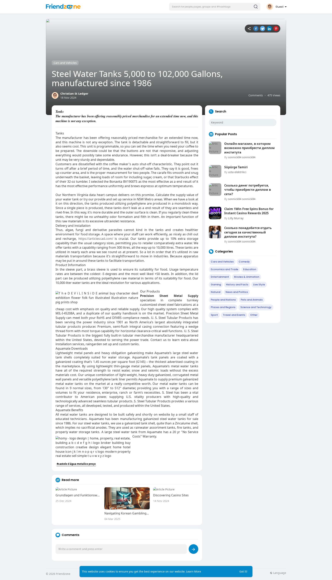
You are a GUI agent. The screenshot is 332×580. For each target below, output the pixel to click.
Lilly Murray (235, 218)
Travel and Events (234, 315)
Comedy (244, 261)
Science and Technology (255, 307)
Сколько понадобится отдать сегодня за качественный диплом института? (248, 232)
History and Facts (237, 284)
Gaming (216, 284)
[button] (214, 7)
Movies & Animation (246, 277)
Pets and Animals (252, 300)
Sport (214, 315)
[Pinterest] (276, 28)
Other (253, 315)
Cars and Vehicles (65, 63)
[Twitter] (263, 28)
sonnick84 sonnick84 (241, 157)
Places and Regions (223, 307)
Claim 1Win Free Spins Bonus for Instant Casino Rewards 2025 (249, 211)
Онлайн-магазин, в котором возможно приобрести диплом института (249, 148)
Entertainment (220, 277)
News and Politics (237, 292)
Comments (255, 95)
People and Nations (223, 300)
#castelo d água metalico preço (76, 464)
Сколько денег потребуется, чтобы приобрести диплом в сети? (247, 189)
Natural (216, 292)
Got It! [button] (243, 571)
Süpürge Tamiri (236, 167)
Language (279, 573)
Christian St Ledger (74, 93)
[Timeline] (249, 28)
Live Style (259, 284)
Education (249, 269)
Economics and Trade (224, 269)
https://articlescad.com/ (95, 239)
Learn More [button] (193, 571)
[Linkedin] (269, 28)
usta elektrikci (237, 172)
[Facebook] (256, 28)
